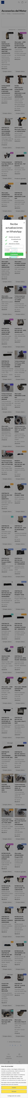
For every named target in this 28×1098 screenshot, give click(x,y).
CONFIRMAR (14, 254)
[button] (14, 1087)
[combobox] (7, 249)
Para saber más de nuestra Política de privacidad (13, 1082)
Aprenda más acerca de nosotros (9, 1084)
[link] (14, 1095)
